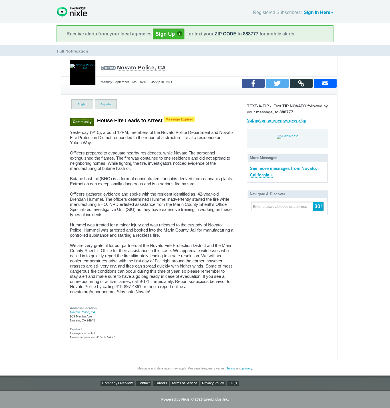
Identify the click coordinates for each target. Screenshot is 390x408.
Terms (230, 368)
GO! (318, 206)
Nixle (72, 12)
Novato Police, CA (141, 68)
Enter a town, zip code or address (280, 207)
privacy (247, 368)
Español (105, 104)
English (82, 104)
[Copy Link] (301, 83)
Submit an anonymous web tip (276, 120)
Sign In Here (317, 12)
